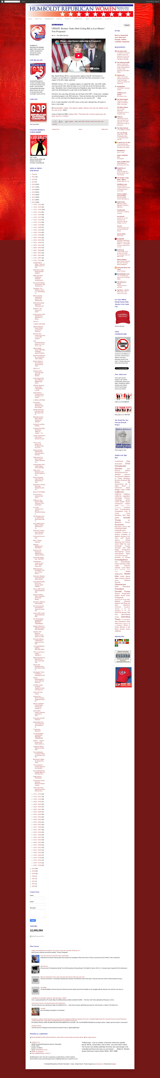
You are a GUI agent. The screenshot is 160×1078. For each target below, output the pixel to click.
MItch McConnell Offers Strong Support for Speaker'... (38, 419)
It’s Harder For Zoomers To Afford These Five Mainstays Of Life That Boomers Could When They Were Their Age (123, 56)
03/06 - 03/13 (37, 842)
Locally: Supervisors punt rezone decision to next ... (39, 438)
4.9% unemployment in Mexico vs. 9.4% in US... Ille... (39, 343)
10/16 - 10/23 (37, 230)
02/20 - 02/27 (37, 847)
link (54, 35)
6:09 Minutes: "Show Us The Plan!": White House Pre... (38, 564)
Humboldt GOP (120, 548)
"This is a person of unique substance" (38, 653)
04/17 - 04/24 (37, 827)
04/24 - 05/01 (37, 824)
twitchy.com (121, 75)
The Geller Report (122, 99)
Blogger (113, 1064)
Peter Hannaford (122, 586)
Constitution (119, 511)
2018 (33, 184)
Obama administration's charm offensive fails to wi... (38, 680)
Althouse (120, 117)
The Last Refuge (122, 133)
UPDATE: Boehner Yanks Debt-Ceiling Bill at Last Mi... (38, 388)
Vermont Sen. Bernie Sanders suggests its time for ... (39, 699)
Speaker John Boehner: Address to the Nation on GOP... (39, 634)
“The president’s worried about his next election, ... (39, 766)
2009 (33, 871)
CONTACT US (35, 1042)
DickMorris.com (122, 184)
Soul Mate (43, 987)
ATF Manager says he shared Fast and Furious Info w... (38, 518)
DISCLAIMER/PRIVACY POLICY (41, 1053)
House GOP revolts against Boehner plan (39, 590)
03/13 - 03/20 (37, 840)
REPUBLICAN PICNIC (121, 599)
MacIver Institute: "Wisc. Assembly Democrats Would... (38, 597)
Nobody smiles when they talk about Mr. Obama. (38, 373)
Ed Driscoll (120, 250)
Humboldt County (122, 546)
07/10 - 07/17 (37, 796)
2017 (33, 187)
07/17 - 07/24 (37, 794)
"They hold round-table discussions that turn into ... (39, 789)
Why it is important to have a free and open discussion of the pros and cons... (63, 977)
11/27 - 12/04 (37, 214)
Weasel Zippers (122, 259)
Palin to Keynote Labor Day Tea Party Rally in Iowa (38, 480)
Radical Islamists (122, 601)
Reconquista (120, 158)
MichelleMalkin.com (123, 274)
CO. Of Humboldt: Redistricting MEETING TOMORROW (38, 621)
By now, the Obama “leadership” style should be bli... (39, 284)
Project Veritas (125, 595)
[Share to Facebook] (60, 121)
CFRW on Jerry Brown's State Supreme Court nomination (38, 502)
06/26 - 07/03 (37, 801)
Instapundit (120, 239)
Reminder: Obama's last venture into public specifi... (39, 577)
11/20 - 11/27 (37, 217)
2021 (33, 177)
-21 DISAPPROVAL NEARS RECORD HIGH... (39, 648)
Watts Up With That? (123, 162)
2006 (33, 876)
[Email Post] (65, 121)
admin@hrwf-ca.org (41, 1049)
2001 (33, 884)
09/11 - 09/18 (37, 242)
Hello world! (120, 235)
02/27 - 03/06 (37, 845)
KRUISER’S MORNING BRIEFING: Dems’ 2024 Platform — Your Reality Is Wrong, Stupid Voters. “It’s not (123, 244)
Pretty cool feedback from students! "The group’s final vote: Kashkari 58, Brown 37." (56, 950)
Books (128, 487)
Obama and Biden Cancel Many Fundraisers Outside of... (38, 706)
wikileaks (118, 631)
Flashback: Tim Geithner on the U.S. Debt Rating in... (39, 291)
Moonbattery (121, 150)
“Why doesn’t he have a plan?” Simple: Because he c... (39, 460)
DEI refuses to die (122, 96)
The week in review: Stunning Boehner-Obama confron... (39, 783)
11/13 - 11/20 (37, 220)
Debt (79, 121)
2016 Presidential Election (122, 466)
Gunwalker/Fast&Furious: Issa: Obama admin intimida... (39, 584)
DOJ (124, 515)
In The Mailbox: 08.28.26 (123, 129)
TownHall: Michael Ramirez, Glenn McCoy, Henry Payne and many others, (62, 1037)
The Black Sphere (122, 107)
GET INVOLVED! (97, 19)
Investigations (121, 560)
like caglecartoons (90, 1037)
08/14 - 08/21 (37, 253)
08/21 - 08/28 (37, 250)
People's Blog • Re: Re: (123, 181)
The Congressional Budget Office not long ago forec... (39, 772)
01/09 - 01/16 (37, 863)
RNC (128, 599)
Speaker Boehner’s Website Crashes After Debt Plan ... (39, 627)
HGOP (117, 544)
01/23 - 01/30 (37, 857)
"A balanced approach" (37, 730)
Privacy (117, 593)
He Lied (127, 544)
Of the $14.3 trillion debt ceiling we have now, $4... (38, 532)
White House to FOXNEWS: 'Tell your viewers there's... (38, 571)
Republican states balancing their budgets (38, 271)
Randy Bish (34, 1037)
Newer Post (55, 129)
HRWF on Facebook (37, 1051)
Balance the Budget (39, 492)
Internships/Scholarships (121, 555)
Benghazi (127, 478)
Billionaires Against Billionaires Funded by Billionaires (123, 205)
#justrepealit (118, 464)
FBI (129, 527)
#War (128, 461)
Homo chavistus (121, 271)
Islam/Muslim (125, 562)
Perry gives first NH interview (39, 718)
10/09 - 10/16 (37, 232)
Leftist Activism (122, 566)
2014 (33, 194)
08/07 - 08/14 (37, 255)
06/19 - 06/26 (37, 804)
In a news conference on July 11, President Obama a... (39, 510)
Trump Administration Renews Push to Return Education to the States (123, 145)
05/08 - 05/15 (37, 819)
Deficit (92, 121)
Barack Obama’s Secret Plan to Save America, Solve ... (38, 363)
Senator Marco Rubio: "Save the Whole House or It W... (39, 265)
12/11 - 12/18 (37, 209)
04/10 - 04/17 (37, 829)
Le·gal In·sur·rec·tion (123, 142)
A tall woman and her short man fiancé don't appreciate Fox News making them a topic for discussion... (123, 122)
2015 (33, 192)
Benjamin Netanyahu (121, 480)
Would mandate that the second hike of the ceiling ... (39, 357)
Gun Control (126, 542)
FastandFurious (120, 530)
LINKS (87, 19)
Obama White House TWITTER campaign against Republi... (39, 351)
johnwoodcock (99, 1064)
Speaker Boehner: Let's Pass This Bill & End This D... (38, 412)
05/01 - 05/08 (37, 822)
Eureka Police (121, 234)
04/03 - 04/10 (37, 832)
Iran (116, 562)
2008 (33, 873)
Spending (125, 617)
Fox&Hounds (121, 210)
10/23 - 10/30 (37, 227)
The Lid (119, 226)
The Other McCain (122, 128)
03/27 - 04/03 (37, 835)
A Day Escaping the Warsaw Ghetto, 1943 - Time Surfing (123, 173)
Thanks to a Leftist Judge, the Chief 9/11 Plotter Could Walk (122, 102)
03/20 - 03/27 (37, 837)
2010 (33, 868)
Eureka (125, 527)
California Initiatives (122, 494)
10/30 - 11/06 (37, 225)
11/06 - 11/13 (37, 222)
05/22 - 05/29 (37, 814)
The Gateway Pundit (123, 62)
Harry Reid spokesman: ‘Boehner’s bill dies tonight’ (38, 405)
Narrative (122, 578)
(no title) (42, 1008)
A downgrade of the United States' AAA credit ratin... (39, 466)
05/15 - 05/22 (37, 817)
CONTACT (108, 19)
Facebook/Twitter (121, 528)
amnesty (122, 629)
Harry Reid (97, 121)
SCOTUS (118, 612)
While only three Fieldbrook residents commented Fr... (38, 278)
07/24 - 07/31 (37, 260)
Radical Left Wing (121, 603)
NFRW (122, 576)
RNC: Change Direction (37, 541)
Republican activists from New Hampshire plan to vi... (39, 487)
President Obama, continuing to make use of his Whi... (38, 641)
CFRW (127, 489)
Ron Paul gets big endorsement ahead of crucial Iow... (38, 608)
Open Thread (120, 152)
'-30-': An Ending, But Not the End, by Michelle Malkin (123, 277)
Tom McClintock (125, 619)
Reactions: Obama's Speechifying (39, 602)
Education (118, 527)
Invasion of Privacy (122, 557)
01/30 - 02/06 (37, 855)
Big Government (122, 483)
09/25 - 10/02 (37, 237)
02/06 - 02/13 (37, 852)
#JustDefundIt (119, 461)
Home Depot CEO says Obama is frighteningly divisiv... (38, 381)
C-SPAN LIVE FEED (39, 324)
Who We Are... (44, 966)
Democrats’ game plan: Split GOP (38, 558)
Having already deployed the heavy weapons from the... (38, 452)
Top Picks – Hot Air (123, 290)
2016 (33, 189)
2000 (33, 886)
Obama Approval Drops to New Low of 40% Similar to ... (38, 329)
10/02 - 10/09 (37, 235)
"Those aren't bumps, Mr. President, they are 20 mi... (38, 445)
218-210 (35, 321)
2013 (33, 197)
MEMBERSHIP (49, 19)
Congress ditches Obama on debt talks (38, 748)
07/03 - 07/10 (37, 799)
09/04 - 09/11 (37, 245)
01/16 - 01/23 (37, 860)
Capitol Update (119, 502)
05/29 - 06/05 (37, 812)
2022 (33, 174)
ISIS (128, 548)
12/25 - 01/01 (37, 204)
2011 (33, 202)
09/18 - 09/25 (37, 240)
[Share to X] (58, 121)
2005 (33, 878)
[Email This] (53, 121)
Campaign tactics (122, 500)
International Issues (122, 552)
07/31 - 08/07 (37, 258)
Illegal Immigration (122, 550)
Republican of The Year (122, 610)
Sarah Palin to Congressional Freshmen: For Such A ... (38, 395)
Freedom (118, 532)
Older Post (105, 129)
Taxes (117, 619)
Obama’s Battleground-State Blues (38, 546)
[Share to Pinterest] (62, 121)
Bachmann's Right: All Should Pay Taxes (38, 761)
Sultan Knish (121, 202)
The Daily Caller (122, 51)
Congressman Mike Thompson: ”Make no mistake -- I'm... (39, 431)
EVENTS (59, 19)
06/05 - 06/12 (37, 809)
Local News (125, 568)
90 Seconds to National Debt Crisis (38, 496)
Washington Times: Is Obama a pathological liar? (39, 673)
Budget (117, 489)
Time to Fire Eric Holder (38, 693)
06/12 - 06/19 (37, 807)
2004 (33, 881)
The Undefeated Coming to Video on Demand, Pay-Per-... (39, 754)
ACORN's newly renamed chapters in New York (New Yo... (38, 687)
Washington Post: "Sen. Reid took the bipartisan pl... (38, 724)
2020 (33, 179)
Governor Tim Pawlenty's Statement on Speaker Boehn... (39, 552)
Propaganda (119, 597)
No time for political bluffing (39, 425)
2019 (33, 182)
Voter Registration (120, 621)
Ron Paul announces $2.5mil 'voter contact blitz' (54, 956)
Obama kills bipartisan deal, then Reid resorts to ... (39, 667)
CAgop (123, 489)
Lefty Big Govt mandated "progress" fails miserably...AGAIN (49, 998)
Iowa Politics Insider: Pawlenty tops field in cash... (39, 713)
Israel (117, 564)
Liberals (117, 568)
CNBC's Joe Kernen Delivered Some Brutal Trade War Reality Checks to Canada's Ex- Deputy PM (123, 80)
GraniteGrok (121, 86)
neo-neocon (120, 216)
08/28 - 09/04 (37, 247)
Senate (124, 612)
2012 (33, 200)
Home (30, 19)
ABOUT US (38, 19)
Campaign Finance (122, 498)
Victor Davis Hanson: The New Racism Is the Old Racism (48, 1003)
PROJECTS (68, 19)
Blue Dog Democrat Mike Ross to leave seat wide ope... (39, 660)
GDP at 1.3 (36, 368)
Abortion (118, 474)
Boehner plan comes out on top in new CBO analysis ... (39, 336)
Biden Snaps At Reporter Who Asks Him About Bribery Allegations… (123, 263)
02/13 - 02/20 (37, 850)
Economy (119, 524)
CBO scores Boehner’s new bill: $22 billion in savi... (39, 472)
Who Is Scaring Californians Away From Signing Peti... (38, 298)
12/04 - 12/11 (37, 212)
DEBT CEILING (86, 121)
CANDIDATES (78, 19)
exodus (128, 629)
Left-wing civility (124, 564)
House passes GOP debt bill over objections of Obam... (39, 317)
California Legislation (122, 496)
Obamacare (120, 584)
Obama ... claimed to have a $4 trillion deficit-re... (39, 742)
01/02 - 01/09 (37, 865)
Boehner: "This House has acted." (37, 310)
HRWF (121, 544)
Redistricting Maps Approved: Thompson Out (38, 304)
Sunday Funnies (36, 1026)
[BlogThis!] (56, 121)
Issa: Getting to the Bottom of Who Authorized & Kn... (38, 526)
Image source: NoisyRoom (37, 777)
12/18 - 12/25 (37, 207)
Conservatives (125, 509)
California (119, 492)
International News (122, 553)
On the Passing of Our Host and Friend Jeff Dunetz (123, 229)
